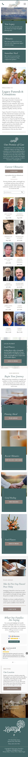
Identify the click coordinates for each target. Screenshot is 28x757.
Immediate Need (11, 53)
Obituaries (9, 38)
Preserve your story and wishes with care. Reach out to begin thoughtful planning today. (13, 28)
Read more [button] (5, 658)
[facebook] (14, 735)
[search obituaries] (22, 192)
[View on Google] (4, 648)
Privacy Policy (6, 752)
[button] (1, 653)
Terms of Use (14, 752)
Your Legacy (9, 24)
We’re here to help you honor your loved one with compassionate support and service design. (14, 43)
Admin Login (21, 752)
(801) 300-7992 (16, 744)
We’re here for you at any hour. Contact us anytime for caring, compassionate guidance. (12, 57)
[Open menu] (25, 4)
